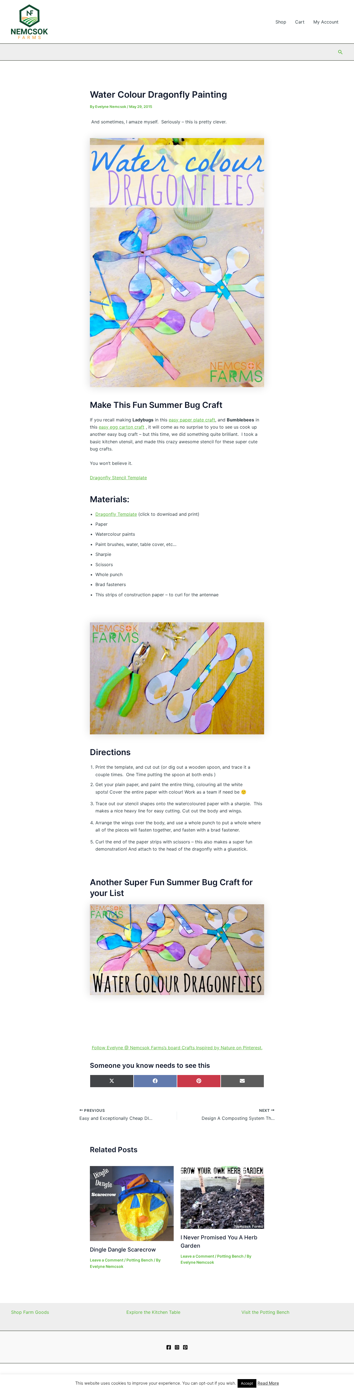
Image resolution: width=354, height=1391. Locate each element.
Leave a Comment (106, 1260)
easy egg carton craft (121, 427)
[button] (340, 52)
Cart (299, 22)
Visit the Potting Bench (265, 1312)
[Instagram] (177, 1347)
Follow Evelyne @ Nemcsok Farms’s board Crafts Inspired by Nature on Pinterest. (177, 1047)
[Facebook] (168, 1347)
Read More (268, 1383)
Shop (280, 22)
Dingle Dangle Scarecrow (123, 1249)
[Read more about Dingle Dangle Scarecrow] (132, 1203)
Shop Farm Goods (30, 1312)
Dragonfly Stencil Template (118, 477)
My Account (326, 22)
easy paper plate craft (192, 420)
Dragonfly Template (116, 514)
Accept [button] (247, 1383)
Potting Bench (139, 1260)
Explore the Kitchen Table (153, 1312)
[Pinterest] (185, 1347)
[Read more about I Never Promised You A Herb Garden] (222, 1197)
